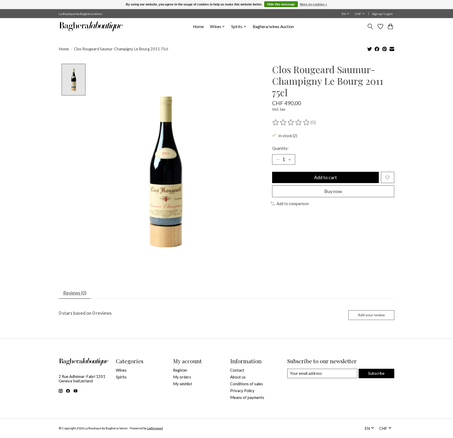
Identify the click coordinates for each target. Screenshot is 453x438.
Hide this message (281, 4)
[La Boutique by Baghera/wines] (91, 26)
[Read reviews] (291, 122)
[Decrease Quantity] (278, 159)
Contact (237, 370)
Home (198, 26)
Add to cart (325, 177)
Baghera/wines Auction (273, 26)
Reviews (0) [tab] (75, 293)
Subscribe (376, 373)
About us (238, 377)
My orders (182, 377)
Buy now (333, 191)
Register (180, 370)
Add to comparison (293, 203)
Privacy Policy (242, 390)
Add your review (371, 315)
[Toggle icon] (370, 26)
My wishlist (182, 384)
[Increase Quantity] (289, 159)
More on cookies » (313, 4)
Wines (121, 370)
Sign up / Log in (382, 14)
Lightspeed (155, 428)
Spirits (121, 377)
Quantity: (280, 148)
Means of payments (247, 397)
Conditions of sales (246, 384)
